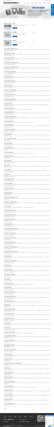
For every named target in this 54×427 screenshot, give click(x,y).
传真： (20, 419)
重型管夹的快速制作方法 (10, 183)
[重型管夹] (8, 26)
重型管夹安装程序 (9, 169)
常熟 (43, 425)
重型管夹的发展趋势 (9, 103)
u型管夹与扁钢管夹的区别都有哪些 (11, 138)
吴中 (41, 425)
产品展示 (15, 416)
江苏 (40, 425)
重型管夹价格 (14, 40)
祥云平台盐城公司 (7, 426)
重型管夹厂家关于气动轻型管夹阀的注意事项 (12, 62)
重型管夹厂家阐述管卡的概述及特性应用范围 (12, 251)
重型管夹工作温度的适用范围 (10, 283)
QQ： (4, 421)
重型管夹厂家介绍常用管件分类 (11, 313)
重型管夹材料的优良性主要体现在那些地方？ (12, 228)
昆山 (44, 425)
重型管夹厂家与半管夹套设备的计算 (11, 129)
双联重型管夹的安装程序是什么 (11, 403)
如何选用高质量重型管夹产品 (10, 386)
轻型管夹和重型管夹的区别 (10, 124)
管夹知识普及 (8, 174)
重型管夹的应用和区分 (9, 76)
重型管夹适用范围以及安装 (10, 147)
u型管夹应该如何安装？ (10, 85)
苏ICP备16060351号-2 (14, 425)
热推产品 (36, 425)
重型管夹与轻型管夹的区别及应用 (11, 340)
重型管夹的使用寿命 (9, 160)
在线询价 (15, 28)
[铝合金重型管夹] (8, 34)
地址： (20, 421)
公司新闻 (5, 363)
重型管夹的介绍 (9, 327)
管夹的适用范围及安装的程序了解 (11, 381)
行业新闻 (5, 48)
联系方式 (30, 416)
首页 (5, 416)
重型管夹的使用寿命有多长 (10, 269)
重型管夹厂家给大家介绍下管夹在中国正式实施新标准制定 (14, 363)
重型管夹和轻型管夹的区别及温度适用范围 (12, 197)
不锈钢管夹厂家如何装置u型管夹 (11, 53)
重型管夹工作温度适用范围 (10, 152)
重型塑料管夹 (15, 24)
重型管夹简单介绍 (9, 265)
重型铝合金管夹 (15, 41)
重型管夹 (14, 23)
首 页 (47, 19)
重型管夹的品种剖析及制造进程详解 (11, 335)
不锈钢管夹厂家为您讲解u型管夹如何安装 (12, 48)
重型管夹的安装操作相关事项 (10, 318)
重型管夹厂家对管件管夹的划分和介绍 (11, 296)
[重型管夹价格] (8, 43)
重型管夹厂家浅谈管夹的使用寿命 (11, 309)
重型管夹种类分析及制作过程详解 (11, 80)
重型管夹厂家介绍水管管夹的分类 (11, 219)
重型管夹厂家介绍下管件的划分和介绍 (11, 237)
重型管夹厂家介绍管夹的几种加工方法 (11, 349)
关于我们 (10, 416)
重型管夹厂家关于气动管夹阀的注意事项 (12, 260)
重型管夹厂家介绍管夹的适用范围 (11, 274)
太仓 (42, 425)
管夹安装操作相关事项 (9, 394)
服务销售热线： (5, 419)
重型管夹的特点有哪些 (9, 192)
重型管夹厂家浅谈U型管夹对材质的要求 (12, 116)
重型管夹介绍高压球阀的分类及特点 (11, 291)
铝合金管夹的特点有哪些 (10, 372)
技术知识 (5, 124)
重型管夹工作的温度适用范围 (10, 108)
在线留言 (25, 416)
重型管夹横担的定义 (9, 287)
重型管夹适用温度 (9, 206)
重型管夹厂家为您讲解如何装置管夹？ (11, 71)
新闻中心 (20, 416)
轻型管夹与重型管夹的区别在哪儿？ (11, 94)
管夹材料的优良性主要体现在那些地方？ (12, 214)
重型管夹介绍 (8, 304)
